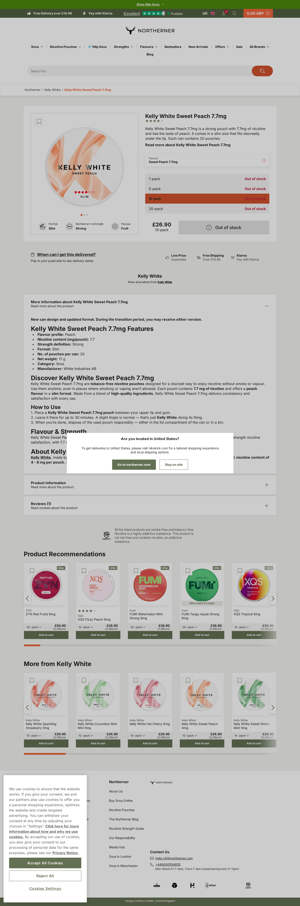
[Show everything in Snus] (42, 47)
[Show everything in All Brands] (268, 47)
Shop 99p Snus (148, 4)
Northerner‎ (32, 90)
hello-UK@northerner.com (174, 858)
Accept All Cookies (45, 863)
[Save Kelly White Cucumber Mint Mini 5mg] (83, 680)
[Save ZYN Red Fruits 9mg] (32, 570)
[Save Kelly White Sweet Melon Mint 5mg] (239, 680)
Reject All (45, 876)
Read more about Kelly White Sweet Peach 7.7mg (187, 145)
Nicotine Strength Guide (126, 828)
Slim (52, 228)
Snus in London (120, 856)
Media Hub (117, 847)
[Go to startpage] (150, 30)
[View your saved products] (234, 13)
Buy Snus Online (121, 800)
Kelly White (41, 457)
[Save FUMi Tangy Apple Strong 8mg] (187, 570)
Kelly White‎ (52, 90)
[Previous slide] (27, 598)
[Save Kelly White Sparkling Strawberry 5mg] (32, 680)
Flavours (146, 47)
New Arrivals (198, 47)
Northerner (119, 782)
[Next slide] (272, 598)
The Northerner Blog (124, 819)
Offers (220, 47)
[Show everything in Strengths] (132, 47)
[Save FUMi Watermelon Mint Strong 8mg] (135, 570)
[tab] (81, 215)
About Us (116, 791)
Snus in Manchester (123, 866)
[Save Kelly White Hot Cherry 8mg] (135, 680)
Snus (35, 47)
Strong (81, 228)
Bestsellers (173, 47)
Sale (239, 47)
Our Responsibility (122, 838)
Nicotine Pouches (63, 47)
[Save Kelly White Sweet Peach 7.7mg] (39, 121)
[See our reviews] (153, 13)
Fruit (124, 228)
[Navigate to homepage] (215, 780)
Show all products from (150, 282)
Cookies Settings (45, 888)
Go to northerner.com (134, 464)
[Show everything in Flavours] (156, 47)
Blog (150, 54)
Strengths (121, 47)
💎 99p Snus (97, 47)
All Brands (257, 47)
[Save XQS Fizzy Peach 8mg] (83, 570)
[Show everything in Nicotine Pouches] (80, 47)
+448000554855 (168, 864)
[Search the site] (262, 71)
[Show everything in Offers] (228, 47)
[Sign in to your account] (224, 13)
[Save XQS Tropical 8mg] (239, 570)
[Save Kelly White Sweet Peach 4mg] (187, 680)
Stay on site (174, 464)
